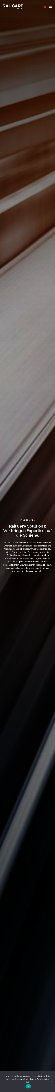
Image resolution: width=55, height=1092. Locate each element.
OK (28, 1086)
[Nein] (51, 1081)
